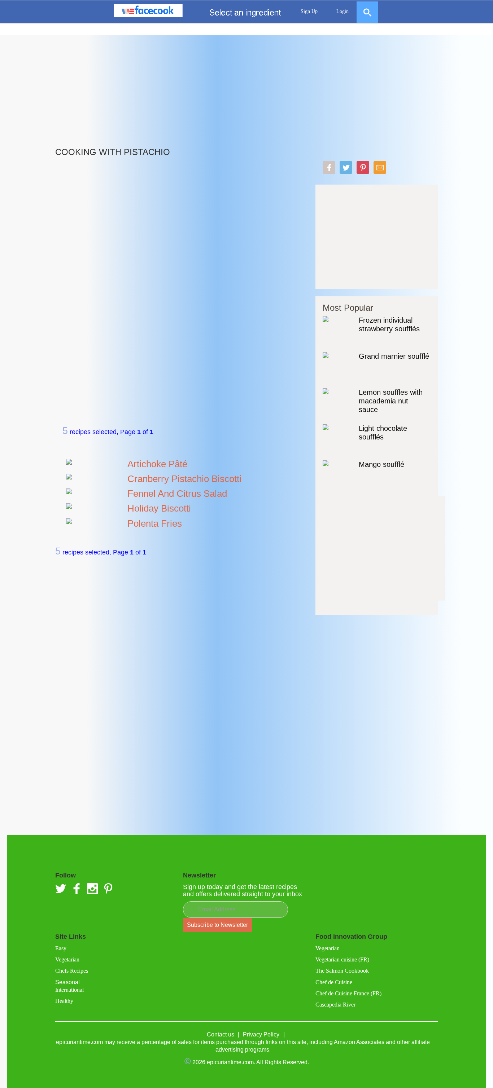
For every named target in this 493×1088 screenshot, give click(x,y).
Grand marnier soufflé (394, 356)
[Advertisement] (246, 85)
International (69, 990)
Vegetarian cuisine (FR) (342, 959)
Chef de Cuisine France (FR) (348, 993)
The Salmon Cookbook (342, 971)
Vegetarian (67, 959)
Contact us (220, 1034)
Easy (60, 948)
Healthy (64, 1001)
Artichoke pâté (157, 464)
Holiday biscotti (159, 508)
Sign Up (309, 11)
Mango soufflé (381, 464)
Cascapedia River (335, 1004)
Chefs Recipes (71, 971)
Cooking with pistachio (112, 152)
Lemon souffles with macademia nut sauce (391, 400)
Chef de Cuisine (333, 982)
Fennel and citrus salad (177, 493)
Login (342, 11)
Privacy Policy (261, 1034)
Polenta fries (154, 523)
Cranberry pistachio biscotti (184, 478)
